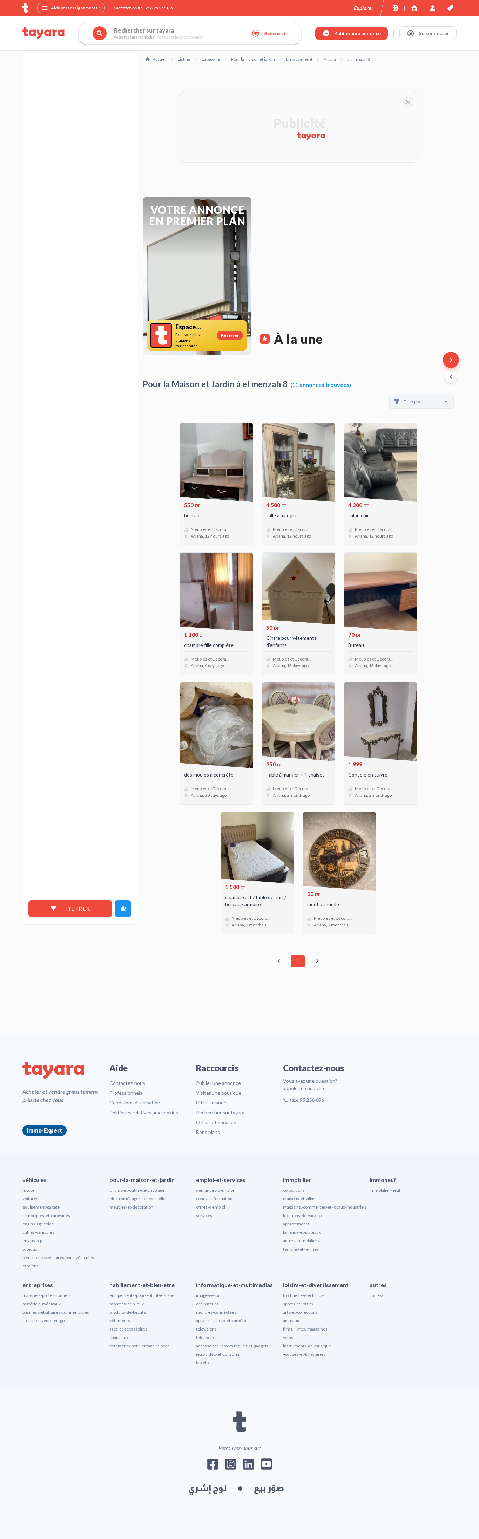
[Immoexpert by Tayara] (414, 8)
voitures (30, 1198)
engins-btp (32, 1240)
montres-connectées (216, 1312)
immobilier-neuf (385, 1190)
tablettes (204, 1362)
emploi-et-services (220, 1179)
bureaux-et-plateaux (302, 1232)
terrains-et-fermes (301, 1249)
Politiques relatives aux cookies (143, 1112)
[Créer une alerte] (123, 908)
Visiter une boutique (218, 1093)
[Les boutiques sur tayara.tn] (395, 8)
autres (378, 1284)
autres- (376, 1295)
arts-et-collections (300, 1312)
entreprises (37, 1284)
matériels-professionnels (46, 1295)
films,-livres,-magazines (305, 1329)
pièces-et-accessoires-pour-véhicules (58, 1257)
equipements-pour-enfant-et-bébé (141, 1295)
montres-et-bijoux (126, 1303)
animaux (291, 1320)
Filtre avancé (273, 33)
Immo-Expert (44, 1130)
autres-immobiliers (301, 1240)
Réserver (230, 335)
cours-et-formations (215, 1198)
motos (28, 1190)
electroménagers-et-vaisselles (138, 1198)
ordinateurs (207, 1303)
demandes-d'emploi (215, 1190)
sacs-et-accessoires (128, 1329)
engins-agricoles (38, 1223)
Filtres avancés (212, 1103)
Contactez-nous (127, 1083)
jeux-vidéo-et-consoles (218, 1354)
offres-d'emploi (210, 1207)
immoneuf (383, 1179)
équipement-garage (41, 1207)
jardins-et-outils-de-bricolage (136, 1190)
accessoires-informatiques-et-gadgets (232, 1345)
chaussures (120, 1337)
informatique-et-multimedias (234, 1284)
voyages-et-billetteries (304, 1354)
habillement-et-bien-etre (142, 1284)
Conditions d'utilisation (134, 1103)
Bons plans (208, 1132)
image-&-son (208, 1295)
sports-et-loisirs (298, 1303)
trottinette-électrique (303, 1295)
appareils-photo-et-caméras (222, 1320)
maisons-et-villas (299, 1198)
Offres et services (216, 1122)
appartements (296, 1223)
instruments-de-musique (307, 1345)
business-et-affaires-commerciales (55, 1312)
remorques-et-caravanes (46, 1215)
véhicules (34, 1179)
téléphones (206, 1337)
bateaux (29, 1249)
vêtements (119, 1320)
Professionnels (125, 1093)
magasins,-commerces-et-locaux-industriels (325, 1207)
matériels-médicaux (41, 1303)
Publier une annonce (218, 1083)
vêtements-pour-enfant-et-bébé (139, 1345)
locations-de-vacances (304, 1215)
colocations (294, 1190)
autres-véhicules (38, 1232)
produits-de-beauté (127, 1312)
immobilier (297, 1179)
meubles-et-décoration (131, 1207)
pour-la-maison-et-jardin (142, 1179)
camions (30, 1265)
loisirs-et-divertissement (316, 1284)
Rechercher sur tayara (220, 1112)
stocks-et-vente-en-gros (45, 1320)
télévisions (206, 1329)
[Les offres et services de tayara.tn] (450, 8)
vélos (288, 1337)
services (204, 1215)
